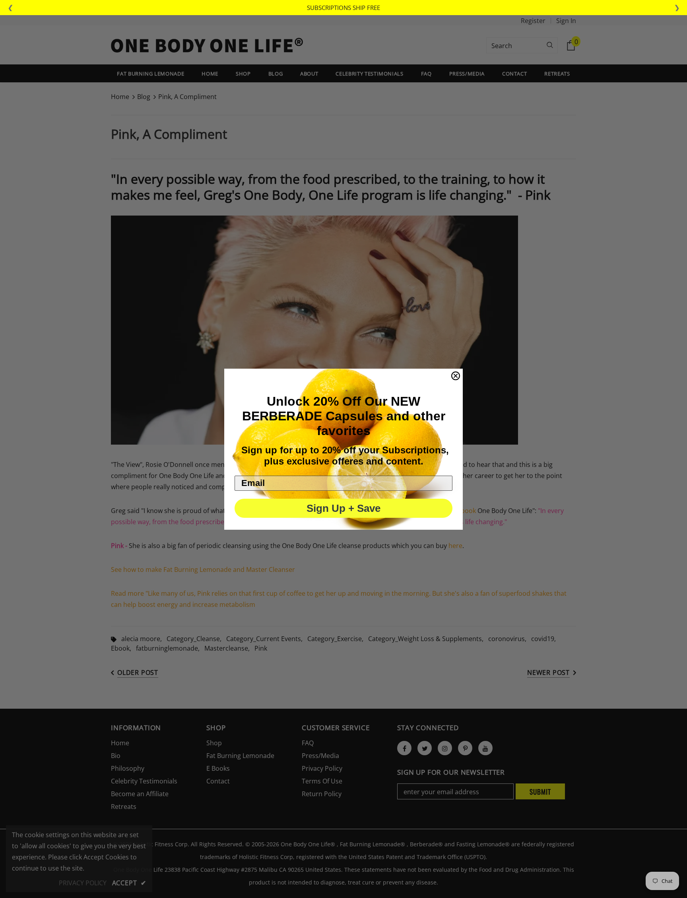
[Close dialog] (456, 376)
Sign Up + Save (343, 508)
